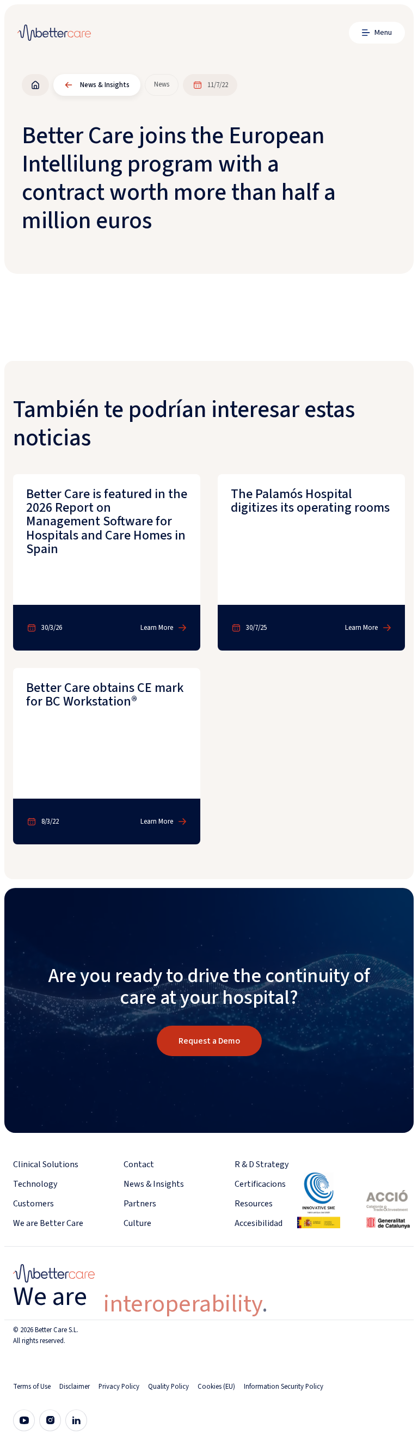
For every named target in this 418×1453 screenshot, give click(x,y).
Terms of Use (32, 1386)
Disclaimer (74, 1386)
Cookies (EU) (216, 1386)
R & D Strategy (261, 1164)
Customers (33, 1203)
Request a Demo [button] (209, 1041)
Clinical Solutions (45, 1164)
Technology (35, 1184)
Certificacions (260, 1184)
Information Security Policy (283, 1386)
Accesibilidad (258, 1223)
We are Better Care (48, 1223)
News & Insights (154, 1184)
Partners (140, 1203)
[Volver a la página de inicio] (35, 85)
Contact (139, 1164)
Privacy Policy (119, 1386)
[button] (377, 32)
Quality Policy (168, 1386)
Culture (137, 1223)
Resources (254, 1203)
